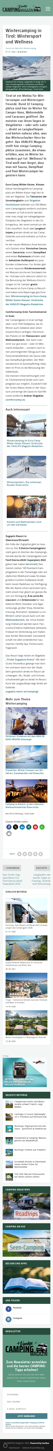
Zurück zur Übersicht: (15, 48)
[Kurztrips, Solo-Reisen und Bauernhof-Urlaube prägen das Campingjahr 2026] (26, 910)
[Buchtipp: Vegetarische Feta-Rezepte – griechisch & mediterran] (9, 1129)
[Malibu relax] (25, 1086)
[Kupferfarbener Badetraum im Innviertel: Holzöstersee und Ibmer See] (26, 947)
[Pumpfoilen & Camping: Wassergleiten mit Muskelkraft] (9, 1140)
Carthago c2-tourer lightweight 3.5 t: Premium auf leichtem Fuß (30, 1115)
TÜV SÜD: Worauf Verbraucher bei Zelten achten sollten (29, 1175)
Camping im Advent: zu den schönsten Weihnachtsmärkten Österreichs (25, 805)
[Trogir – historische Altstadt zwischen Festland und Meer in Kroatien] (26, 985)
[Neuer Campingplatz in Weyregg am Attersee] (26, 1022)
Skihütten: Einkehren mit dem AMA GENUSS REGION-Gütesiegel (26, 738)
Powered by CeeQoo (39, 1443)
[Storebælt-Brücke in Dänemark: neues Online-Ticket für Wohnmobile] (9, 1164)
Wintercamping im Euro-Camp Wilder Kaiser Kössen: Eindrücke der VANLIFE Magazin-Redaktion (26, 300)
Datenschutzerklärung (33, 1447)
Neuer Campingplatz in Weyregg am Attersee (26, 1037)
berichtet (31, 564)
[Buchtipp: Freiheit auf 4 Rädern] (9, 1152)
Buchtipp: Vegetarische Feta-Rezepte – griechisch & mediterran (30, 1127)
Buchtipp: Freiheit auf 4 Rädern (30, 1149)
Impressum (14, 1447)
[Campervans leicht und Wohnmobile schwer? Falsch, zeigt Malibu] (9, 1104)
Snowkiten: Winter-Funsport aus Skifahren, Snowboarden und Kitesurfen (25, 771)
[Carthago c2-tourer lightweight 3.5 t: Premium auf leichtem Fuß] (9, 1117)
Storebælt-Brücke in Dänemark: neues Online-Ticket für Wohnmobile (30, 1164)
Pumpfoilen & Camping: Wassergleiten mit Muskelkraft (30, 1139)
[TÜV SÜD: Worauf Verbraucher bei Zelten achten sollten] (9, 1177)
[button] (8, 827)
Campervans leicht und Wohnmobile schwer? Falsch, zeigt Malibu (29, 1104)
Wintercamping (30, 48)
